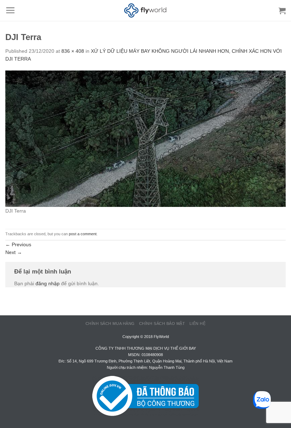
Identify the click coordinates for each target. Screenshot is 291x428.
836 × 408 (72, 51)
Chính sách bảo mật (162, 323)
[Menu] (10, 10)
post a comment (83, 234)
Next (13, 252)
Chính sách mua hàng (110, 323)
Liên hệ (198, 323)
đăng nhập (47, 283)
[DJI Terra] (145, 138)
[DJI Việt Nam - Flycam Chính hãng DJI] (145, 10)
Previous (18, 244)
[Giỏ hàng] (282, 10)
